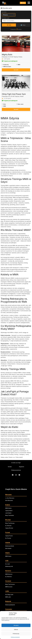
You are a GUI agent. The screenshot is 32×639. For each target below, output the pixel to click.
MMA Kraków (8, 508)
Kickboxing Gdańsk (9, 546)
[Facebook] (12, 474)
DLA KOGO (4, 12)
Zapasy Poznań (9, 535)
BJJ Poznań (8, 538)
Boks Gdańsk (8, 548)
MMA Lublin (8, 597)
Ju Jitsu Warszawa (9, 498)
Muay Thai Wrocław (10, 523)
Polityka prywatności (15, 637)
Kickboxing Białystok (10, 604)
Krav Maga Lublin (9, 594)
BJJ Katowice (8, 576)
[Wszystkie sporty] (1, 8)
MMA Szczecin (8, 586)
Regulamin (21, 466)
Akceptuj (16, 625)
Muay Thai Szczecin (10, 584)
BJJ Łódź (7, 564)
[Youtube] (19, 474)
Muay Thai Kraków (9, 515)
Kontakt (10, 466)
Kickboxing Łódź (9, 566)
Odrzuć (16, 629)
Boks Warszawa (9, 500)
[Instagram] (16, 474)
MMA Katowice (8, 574)
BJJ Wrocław (8, 525)
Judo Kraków (8, 513)
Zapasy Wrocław (9, 528)
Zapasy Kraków (9, 510)
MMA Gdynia (8, 556)
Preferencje (16, 633)
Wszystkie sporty (7, 8)
